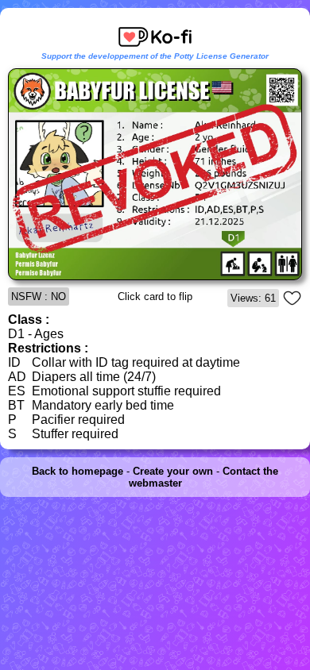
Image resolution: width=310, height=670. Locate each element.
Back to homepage (77, 471)
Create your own (173, 471)
